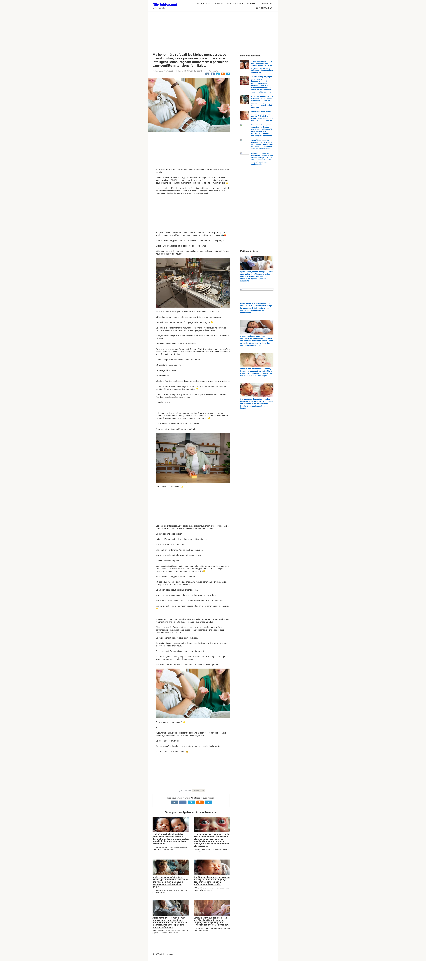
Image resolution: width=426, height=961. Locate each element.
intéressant (199, 791)
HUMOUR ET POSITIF (235, 4)
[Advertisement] (213, 30)
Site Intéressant (165, 4)
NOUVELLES (267, 4)
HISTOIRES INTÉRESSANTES (261, 8)
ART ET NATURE (203, 4)
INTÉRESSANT (252, 4)
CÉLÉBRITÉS (218, 4)
